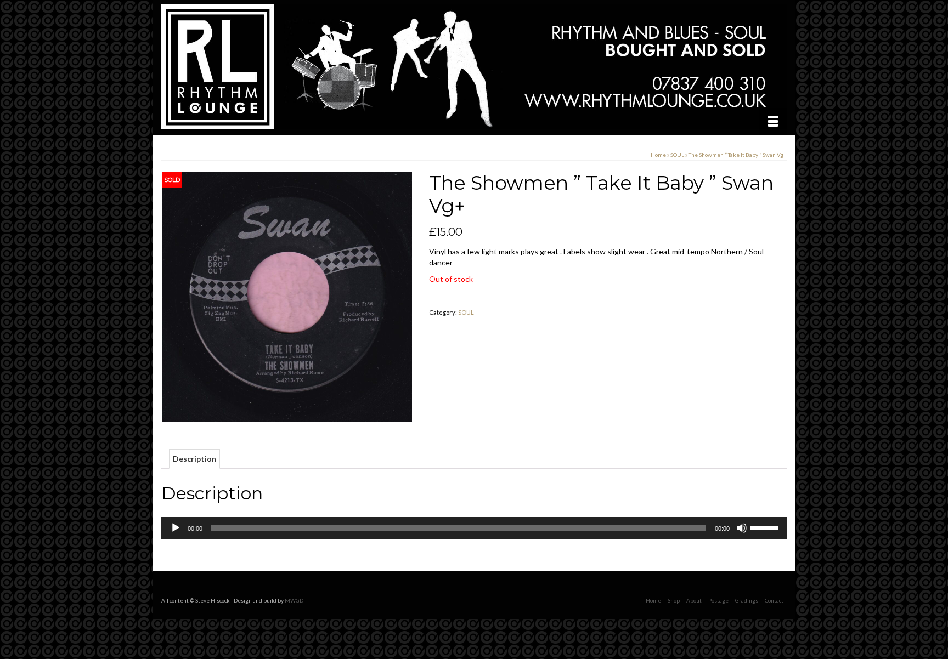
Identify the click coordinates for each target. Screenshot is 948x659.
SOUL (466, 312)
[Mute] (741, 527)
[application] (474, 528)
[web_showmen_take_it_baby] (287, 295)
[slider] (766, 527)
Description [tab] (194, 458)
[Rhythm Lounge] (474, 66)
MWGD (294, 600)
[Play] (175, 527)
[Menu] (773, 121)
